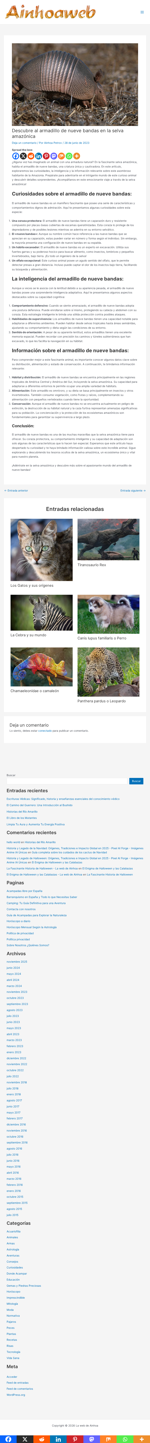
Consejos (12, 1261)
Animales (12, 1237)
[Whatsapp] (69, 156)
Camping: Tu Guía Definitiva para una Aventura (36, 903)
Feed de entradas (18, 1382)
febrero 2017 (15, 1118)
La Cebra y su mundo (28, 635)
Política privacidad (18, 939)
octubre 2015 (15, 1196)
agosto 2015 (14, 1208)
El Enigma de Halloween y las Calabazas (57, 862)
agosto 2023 (15, 1010)
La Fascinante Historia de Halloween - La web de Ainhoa (42, 868)
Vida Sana (13, 1358)
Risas (10, 1345)
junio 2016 (13, 1160)
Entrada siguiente (133, 490)
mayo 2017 (14, 1112)
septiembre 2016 (17, 1142)
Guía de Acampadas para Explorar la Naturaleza (37, 915)
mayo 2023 (14, 1028)
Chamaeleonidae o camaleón (35, 691)
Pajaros (11, 1321)
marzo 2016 (14, 1178)
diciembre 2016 (16, 1124)
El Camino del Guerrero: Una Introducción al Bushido (39, 805)
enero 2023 (14, 1052)
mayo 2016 (14, 1166)
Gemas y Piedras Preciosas (24, 1285)
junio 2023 (13, 1022)
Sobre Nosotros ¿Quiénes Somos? (28, 945)
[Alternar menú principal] (142, 12)
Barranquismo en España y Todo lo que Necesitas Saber (42, 897)
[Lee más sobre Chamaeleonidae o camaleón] (41, 666)
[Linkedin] (38, 156)
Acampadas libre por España (24, 891)
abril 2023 (13, 1034)
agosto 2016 (14, 1148)
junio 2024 (13, 967)
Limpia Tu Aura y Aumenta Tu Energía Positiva (36, 824)
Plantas (11, 1333)
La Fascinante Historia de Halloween (110, 874)
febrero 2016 (15, 1184)
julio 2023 (13, 1016)
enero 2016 (14, 1190)
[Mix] (61, 156)
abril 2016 (13, 1172)
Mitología (12, 1303)
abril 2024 (13, 979)
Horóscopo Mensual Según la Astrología (32, 927)
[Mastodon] (53, 156)
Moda (10, 1309)
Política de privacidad (20, 933)
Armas (11, 1243)
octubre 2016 (15, 1136)
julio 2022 (13, 1076)
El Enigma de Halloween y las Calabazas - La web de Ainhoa (44, 874)
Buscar (11, 775)
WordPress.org (16, 1394)
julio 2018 (12, 1088)
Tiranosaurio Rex (92, 565)
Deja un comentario (24, 142)
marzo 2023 (14, 1040)
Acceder (12, 1376)
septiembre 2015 (17, 1202)
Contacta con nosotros (21, 909)
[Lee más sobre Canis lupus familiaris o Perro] (108, 614)
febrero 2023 (15, 1046)
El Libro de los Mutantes (22, 817)
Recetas (12, 1339)
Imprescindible (16, 1297)
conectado (45, 730)
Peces (10, 1327)
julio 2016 (13, 1154)
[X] (23, 156)
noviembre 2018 (17, 1082)
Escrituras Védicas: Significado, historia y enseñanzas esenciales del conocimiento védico (63, 798)
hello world (13, 842)
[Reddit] (31, 156)
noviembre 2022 (17, 1064)
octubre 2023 (15, 997)
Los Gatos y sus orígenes (32, 585)
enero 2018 (14, 1094)
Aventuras (13, 1255)
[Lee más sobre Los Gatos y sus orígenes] (41, 549)
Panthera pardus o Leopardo (102, 701)
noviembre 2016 (17, 1130)
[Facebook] (15, 156)
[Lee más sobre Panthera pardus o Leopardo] (108, 671)
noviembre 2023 (17, 991)
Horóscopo (13, 1291)
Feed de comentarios (20, 1388)
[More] (76, 156)
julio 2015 (12, 1215)
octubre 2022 (15, 1070)
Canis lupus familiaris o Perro (102, 638)
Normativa (13, 1315)
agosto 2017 (14, 1100)
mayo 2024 (14, 973)
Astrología (13, 1249)
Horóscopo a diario (18, 921)
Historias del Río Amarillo (22, 811)
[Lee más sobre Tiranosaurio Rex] (108, 539)
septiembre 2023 (17, 1004)
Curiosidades (15, 1267)
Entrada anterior (16, 490)
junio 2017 (13, 1106)
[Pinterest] (46, 156)
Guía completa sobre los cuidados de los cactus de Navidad (69, 852)
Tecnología (13, 1351)
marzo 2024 (14, 986)
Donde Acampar (17, 1273)
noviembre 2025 (17, 961)
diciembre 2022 (16, 1058)
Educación (13, 1279)
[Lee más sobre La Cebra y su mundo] (41, 612)
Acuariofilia (14, 1231)
